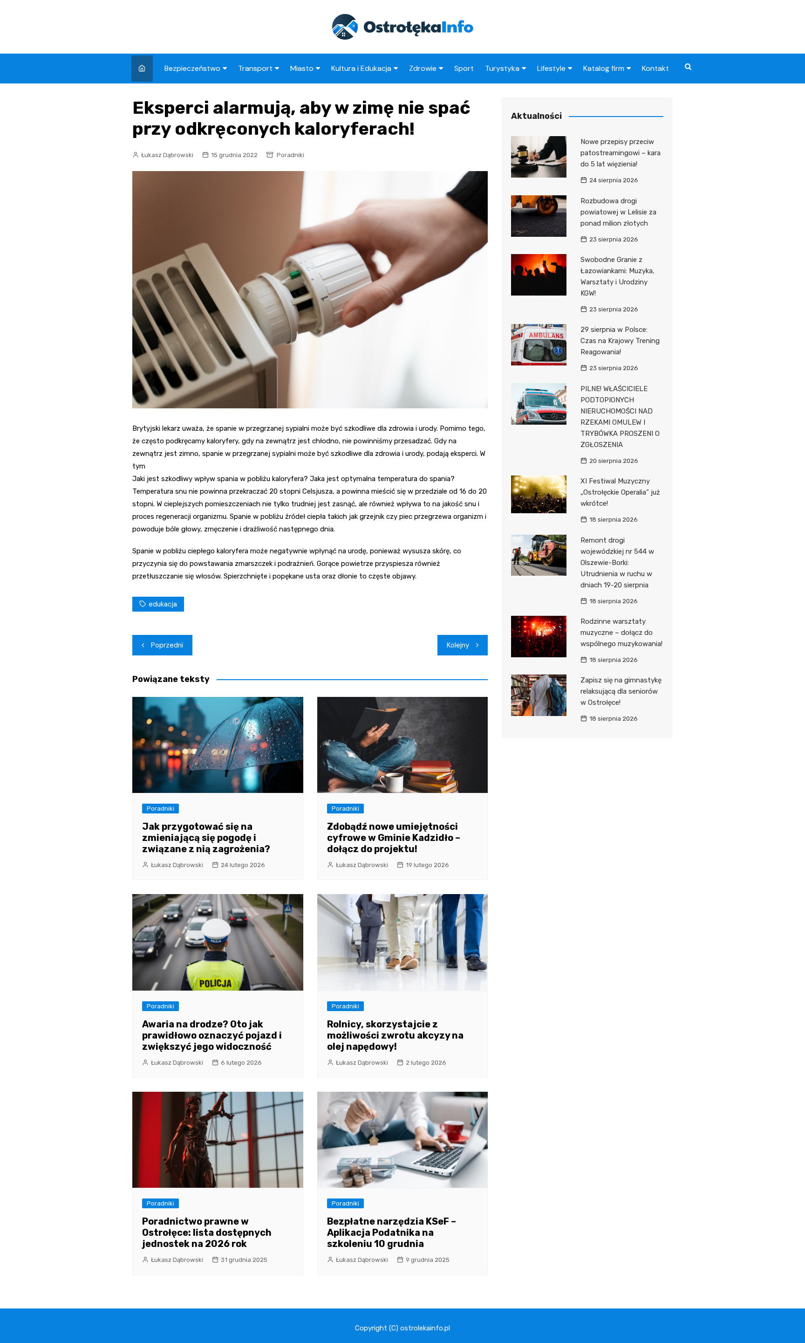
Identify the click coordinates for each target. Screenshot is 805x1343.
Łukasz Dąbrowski (167, 155)
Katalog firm (603, 68)
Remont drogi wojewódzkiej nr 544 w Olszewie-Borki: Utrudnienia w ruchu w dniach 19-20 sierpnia (617, 562)
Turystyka (502, 68)
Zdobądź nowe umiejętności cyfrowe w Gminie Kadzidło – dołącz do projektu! (393, 837)
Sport (464, 68)
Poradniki (290, 155)
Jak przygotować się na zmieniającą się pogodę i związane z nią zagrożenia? (206, 837)
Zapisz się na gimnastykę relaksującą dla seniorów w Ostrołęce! (621, 691)
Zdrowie (423, 68)
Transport (255, 68)
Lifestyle (551, 68)
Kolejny (458, 645)
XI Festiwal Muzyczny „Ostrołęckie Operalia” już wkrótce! (620, 492)
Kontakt (655, 68)
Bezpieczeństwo (192, 68)
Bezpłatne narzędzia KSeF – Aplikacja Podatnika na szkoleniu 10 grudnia (391, 1232)
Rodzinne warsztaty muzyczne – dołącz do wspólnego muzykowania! (621, 632)
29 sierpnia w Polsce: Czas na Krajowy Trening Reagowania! (620, 340)
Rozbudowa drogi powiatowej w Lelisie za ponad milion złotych (618, 212)
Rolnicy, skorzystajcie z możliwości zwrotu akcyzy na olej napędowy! (395, 1035)
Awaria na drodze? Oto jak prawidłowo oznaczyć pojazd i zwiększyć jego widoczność (212, 1035)
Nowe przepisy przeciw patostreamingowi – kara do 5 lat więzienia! (620, 153)
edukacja (163, 604)
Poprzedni (167, 645)
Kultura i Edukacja (361, 68)
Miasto (302, 68)
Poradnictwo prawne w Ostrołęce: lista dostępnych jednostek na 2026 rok (207, 1232)
